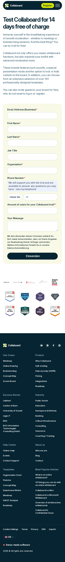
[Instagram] (59, 345)
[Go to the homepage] (12, 345)
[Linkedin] (47, 345)
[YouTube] (41, 345)
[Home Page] (14, 5)
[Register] (47, 5)
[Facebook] (53, 345)
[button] (57, 5)
